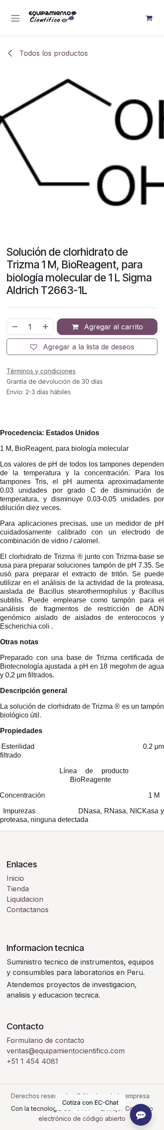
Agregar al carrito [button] (112, 326)
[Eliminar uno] (14, 327)
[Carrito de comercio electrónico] (148, 18)
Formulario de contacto (45, 1040)
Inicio (15, 878)
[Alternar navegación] (15, 18)
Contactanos (28, 909)
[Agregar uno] (45, 327)
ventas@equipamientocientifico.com (66, 1050)
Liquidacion (25, 899)
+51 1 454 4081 (32, 1061)
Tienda (18, 888)
